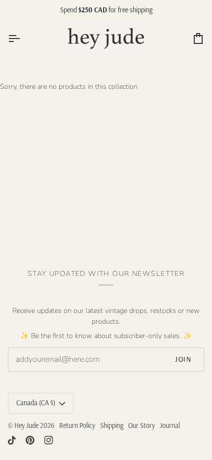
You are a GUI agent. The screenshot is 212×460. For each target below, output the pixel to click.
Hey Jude (26, 425)
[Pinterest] (30, 440)
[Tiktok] (12, 440)
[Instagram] (48, 440)
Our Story (141, 425)
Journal (170, 425)
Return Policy (77, 425)
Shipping (111, 425)
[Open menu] (22, 38)
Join (183, 359)
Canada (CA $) (35, 402)
